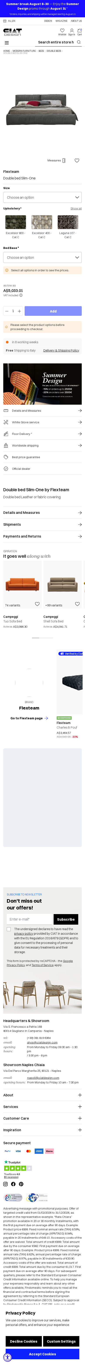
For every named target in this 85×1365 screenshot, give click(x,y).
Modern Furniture (24, 51)
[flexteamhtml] (29, 683)
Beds (41, 51)
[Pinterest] (21, 1184)
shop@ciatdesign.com (42, 1042)
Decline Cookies (23, 1341)
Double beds (54, 51)
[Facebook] (13, 1184)
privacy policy (23, 934)
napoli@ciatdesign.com (43, 1077)
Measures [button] (54, 160)
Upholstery (12, 208)
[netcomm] (12, 1197)
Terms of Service (43, 965)
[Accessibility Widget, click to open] (7, 1357)
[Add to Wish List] (77, 160)
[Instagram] (5, 1184)
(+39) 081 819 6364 (39, 1038)
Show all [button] (76, 208)
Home (6, 51)
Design (48, 21)
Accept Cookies (42, 1354)
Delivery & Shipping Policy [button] (61, 350)
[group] (22, 597)
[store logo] (12, 32)
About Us (76, 21)
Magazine (61, 21)
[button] (9, 21)
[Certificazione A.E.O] (37, 1197)
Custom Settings (61, 1341)
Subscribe (66, 919)
